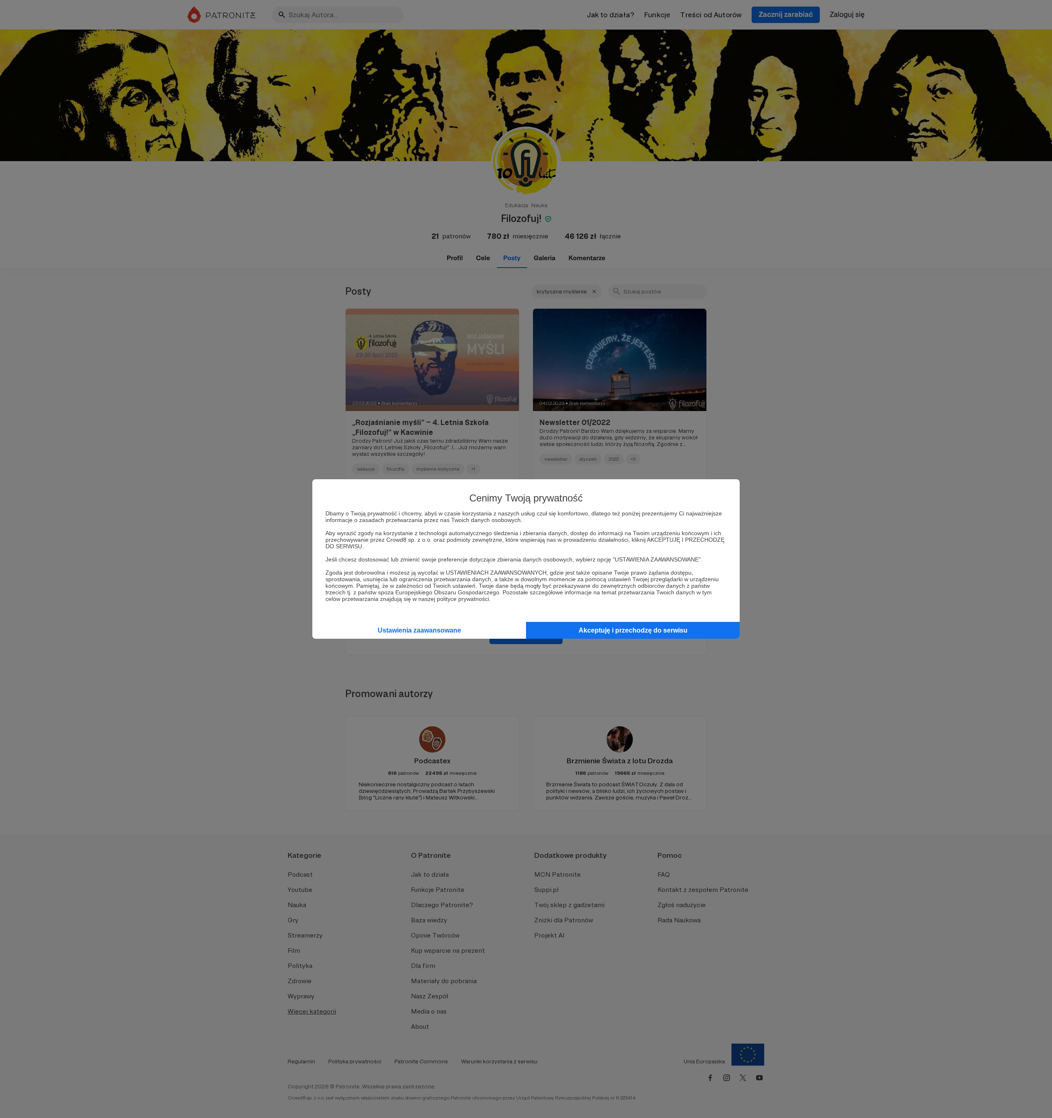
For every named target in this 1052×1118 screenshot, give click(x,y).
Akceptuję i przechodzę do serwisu (633, 630)
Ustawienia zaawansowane (419, 630)
